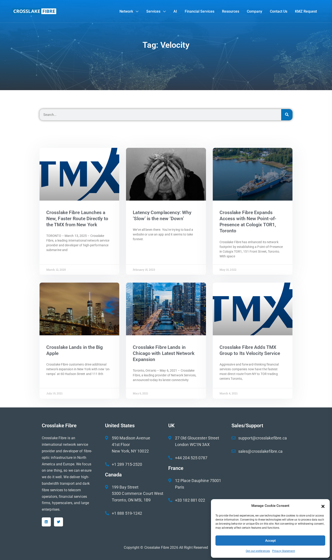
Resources (230, 11)
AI (175, 11)
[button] (323, 506)
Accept (270, 541)
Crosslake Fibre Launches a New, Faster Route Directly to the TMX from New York (77, 219)
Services (153, 11)
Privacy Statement (283, 551)
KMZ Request (306, 11)
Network (126, 11)
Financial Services (199, 11)
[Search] (286, 114)
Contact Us (278, 11)
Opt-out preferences (258, 551)
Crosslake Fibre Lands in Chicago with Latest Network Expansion (163, 353)
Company (254, 11)
